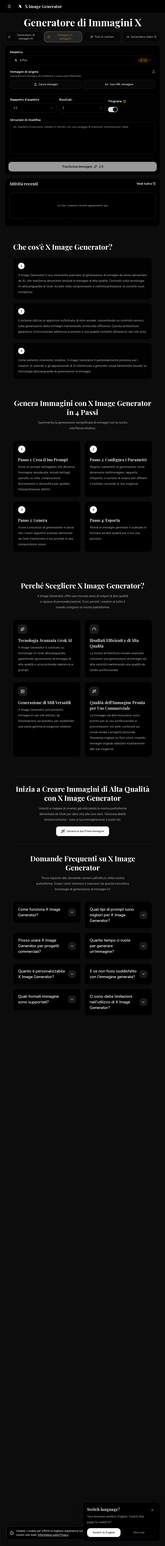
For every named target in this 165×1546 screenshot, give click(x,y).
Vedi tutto (144, 184)
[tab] (24, 36)
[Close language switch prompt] (152, 1510)
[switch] (113, 109)
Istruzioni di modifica (25, 120)
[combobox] (82, 60)
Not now (139, 1532)
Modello (16, 52)
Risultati (65, 99)
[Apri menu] (9, 6)
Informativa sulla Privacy (53, 1535)
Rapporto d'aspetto (24, 99)
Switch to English (104, 1532)
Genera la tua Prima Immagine (85, 831)
